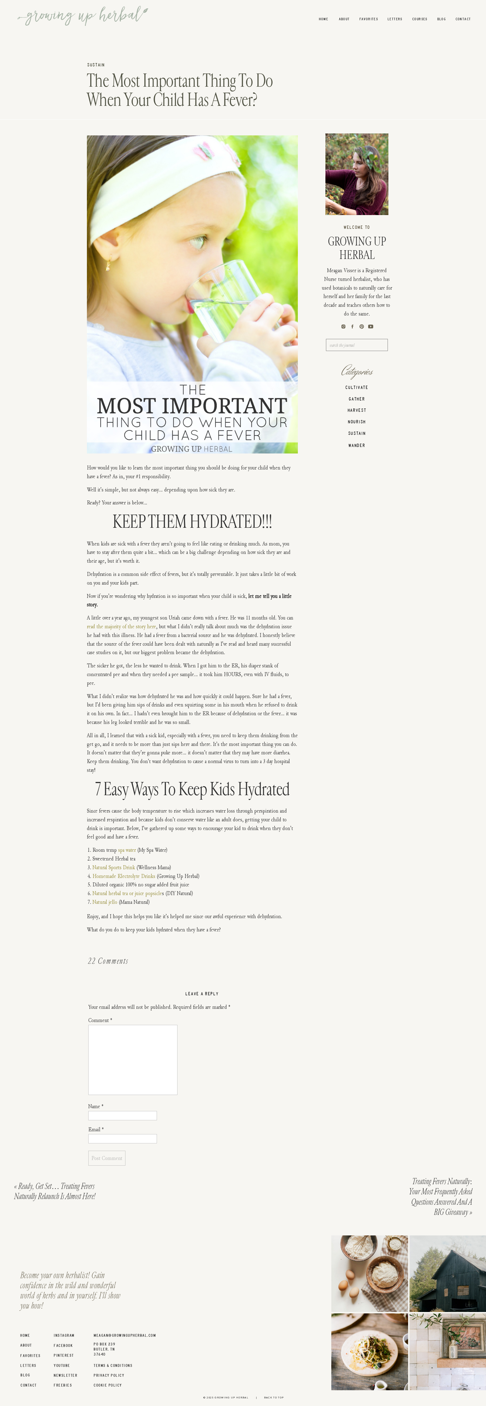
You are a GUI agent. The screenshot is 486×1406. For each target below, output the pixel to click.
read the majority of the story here (121, 626)
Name (96, 1106)
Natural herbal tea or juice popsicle (127, 893)
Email (96, 1129)
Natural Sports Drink (114, 867)
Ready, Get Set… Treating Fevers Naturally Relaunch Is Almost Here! (54, 1191)
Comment (100, 1020)
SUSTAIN (96, 65)
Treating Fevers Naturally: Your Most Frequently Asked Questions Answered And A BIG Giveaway (440, 1196)
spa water (127, 850)
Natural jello (105, 902)
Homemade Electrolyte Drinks (124, 876)
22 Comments (108, 961)
